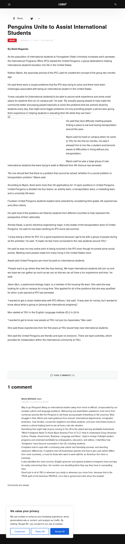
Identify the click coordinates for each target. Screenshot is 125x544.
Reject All (40, 531)
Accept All (59, 531)
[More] (39, 18)
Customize (20, 531)
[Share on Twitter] (32, 18)
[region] (39, 522)
